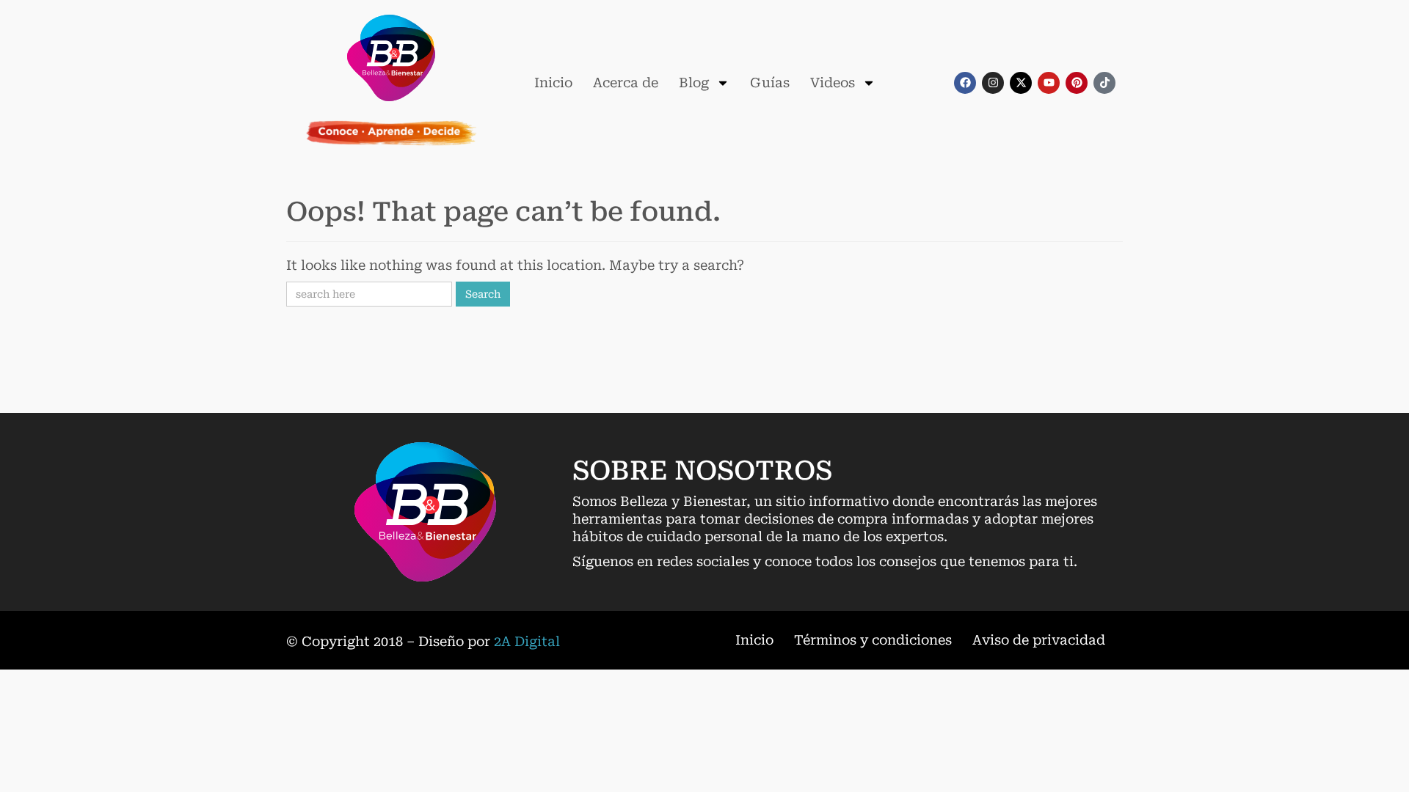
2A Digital (527, 641)
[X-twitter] (1021, 83)
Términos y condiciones (873, 640)
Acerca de (625, 82)
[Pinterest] (1077, 83)
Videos (832, 82)
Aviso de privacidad (1038, 640)
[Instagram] (993, 83)
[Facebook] (965, 83)
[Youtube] (1049, 83)
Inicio (553, 82)
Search (482, 294)
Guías (770, 82)
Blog (694, 82)
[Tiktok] (1104, 83)
